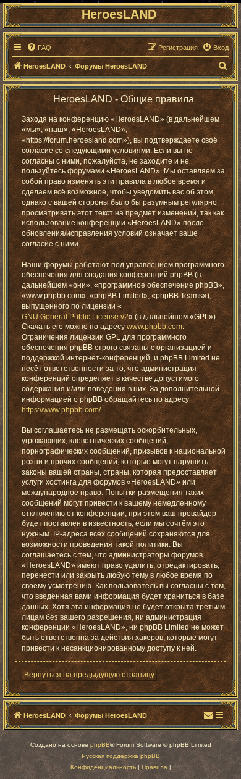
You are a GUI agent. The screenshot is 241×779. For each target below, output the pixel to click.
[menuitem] (39, 47)
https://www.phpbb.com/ (61, 410)
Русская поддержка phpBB (121, 755)
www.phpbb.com (154, 326)
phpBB (100, 744)
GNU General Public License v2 (75, 316)
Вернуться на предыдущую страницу (89, 674)
